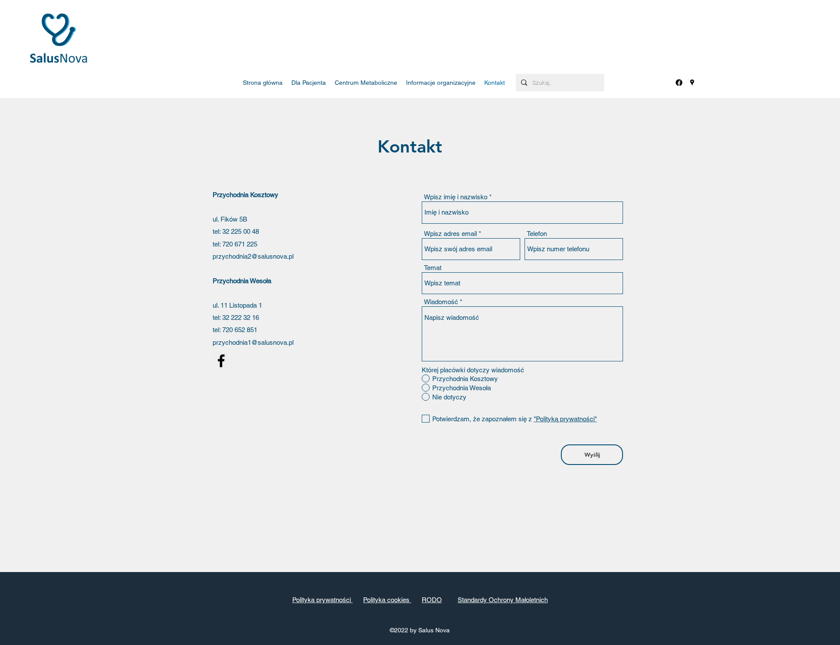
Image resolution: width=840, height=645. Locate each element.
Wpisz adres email (450, 233)
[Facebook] (679, 82)
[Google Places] (692, 82)
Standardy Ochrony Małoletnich (503, 599)
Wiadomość (441, 301)
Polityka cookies (387, 599)
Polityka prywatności (322, 599)
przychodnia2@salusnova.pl (253, 256)
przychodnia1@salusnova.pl (253, 342)
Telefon (537, 233)
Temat (432, 267)
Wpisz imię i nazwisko (455, 197)
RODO (432, 599)
